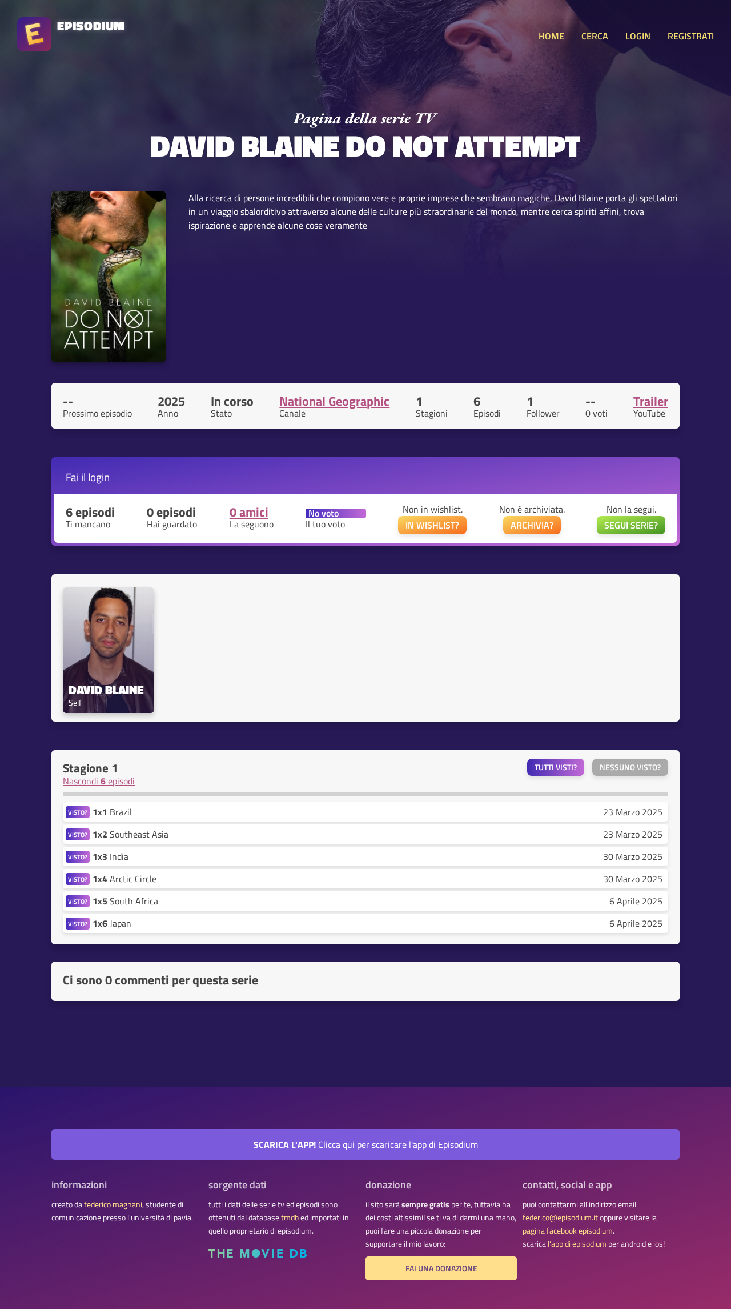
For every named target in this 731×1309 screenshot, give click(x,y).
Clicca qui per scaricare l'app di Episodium (366, 1144)
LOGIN (637, 36)
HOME (551, 36)
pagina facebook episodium (568, 1230)
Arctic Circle (124, 879)
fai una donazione (441, 1268)
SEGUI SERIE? (631, 525)
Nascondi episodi (99, 781)
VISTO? (77, 812)
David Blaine (106, 690)
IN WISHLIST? (432, 525)
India (110, 856)
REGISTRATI (691, 36)
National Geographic (334, 401)
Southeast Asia (130, 834)
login (99, 477)
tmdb (290, 1217)
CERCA (594, 36)
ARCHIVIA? (532, 525)
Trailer (650, 401)
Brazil (112, 812)
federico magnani (113, 1204)
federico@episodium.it (560, 1217)
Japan (112, 923)
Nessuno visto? (630, 767)
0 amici (249, 512)
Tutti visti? (556, 767)
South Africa (125, 901)
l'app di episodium (577, 1244)
